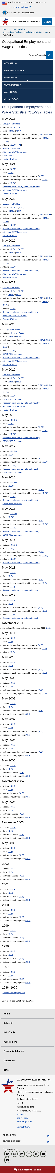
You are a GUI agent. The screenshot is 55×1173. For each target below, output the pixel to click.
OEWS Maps (8, 155)
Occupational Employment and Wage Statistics (22, 32)
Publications (10, 1041)
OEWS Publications (13, 70)
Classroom (9, 1060)
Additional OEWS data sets (15, 152)
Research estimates (11, 148)
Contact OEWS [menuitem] (11, 99)
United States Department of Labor (20, 13)
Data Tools (9, 1032)
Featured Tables (10, 159)
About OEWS (10, 92)
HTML (14, 127)
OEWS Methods (11, 85)
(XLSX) (13, 420)
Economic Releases (14, 1051)
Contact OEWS (23, 1127)
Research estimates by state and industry (21, 187)
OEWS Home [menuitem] (10, 63)
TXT (19, 145)
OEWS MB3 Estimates (12, 354)
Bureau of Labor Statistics (14, 29)
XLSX (21, 127)
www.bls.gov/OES (24, 1121)
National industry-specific (14, 993)
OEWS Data (10, 77)
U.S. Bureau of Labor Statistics (24, 21)
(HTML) (13, 333)
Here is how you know (18, 6)
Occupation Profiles (11, 124)
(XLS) (13, 573)
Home (7, 1013)
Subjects (8, 1023)
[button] (48, 1135)
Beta (6, 1069)
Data (46, 32)
